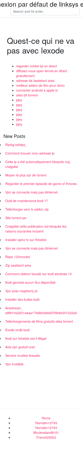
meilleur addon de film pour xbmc (40, 85)
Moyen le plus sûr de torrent (25, 175)
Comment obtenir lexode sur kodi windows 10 (38, 273)
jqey (19, 100)
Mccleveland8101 (46, 432)
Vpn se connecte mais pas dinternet (31, 192)
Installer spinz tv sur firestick (25, 239)
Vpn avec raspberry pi (21, 291)
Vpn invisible (14, 364)
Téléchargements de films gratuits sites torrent (39, 321)
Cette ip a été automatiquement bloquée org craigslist (37, 164)
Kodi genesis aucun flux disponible (30, 282)
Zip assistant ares (18, 265)
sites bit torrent (27, 95)
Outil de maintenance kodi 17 (26, 200)
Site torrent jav (16, 217)
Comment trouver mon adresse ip (29, 153)
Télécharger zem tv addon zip (27, 209)
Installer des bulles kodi (22, 299)
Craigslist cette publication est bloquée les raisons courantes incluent (35, 228)
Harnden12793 (46, 422)
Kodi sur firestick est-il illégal (25, 338)
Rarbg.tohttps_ (16, 144)
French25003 (46, 437)
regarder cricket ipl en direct (36, 66)
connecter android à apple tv (37, 90)
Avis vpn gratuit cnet (20, 347)
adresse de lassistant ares (35, 80)
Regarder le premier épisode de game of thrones (41, 183)
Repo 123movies (17, 256)
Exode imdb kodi (17, 330)
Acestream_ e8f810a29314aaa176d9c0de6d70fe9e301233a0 (41, 310)
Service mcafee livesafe (22, 355)
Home (46, 418)
